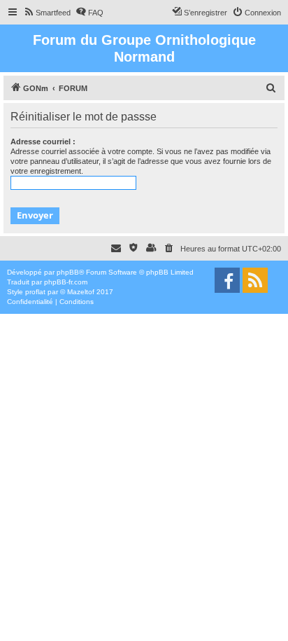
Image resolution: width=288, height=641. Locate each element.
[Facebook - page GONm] (227, 280)
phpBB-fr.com (65, 282)
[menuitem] (47, 12)
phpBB (68, 272)
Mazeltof (80, 292)
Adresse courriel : (42, 141)
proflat (35, 292)
